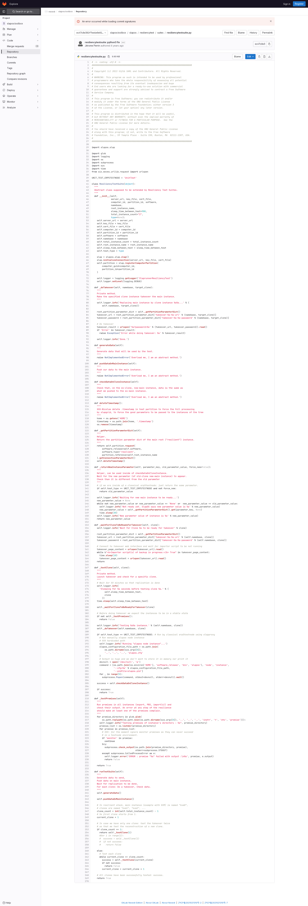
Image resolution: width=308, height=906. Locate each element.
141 (87, 488)
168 (87, 570)
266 (87, 869)
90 (87, 333)
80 (87, 302)
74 (87, 284)
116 (87, 412)
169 (87, 573)
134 (87, 467)
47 (87, 202)
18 (87, 114)
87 (87, 324)
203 (87, 677)
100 (87, 363)
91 (87, 336)
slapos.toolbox (118, 32)
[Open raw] (264, 56)
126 (87, 442)
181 (87, 610)
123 (87, 433)
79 (87, 299)
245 (87, 805)
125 (87, 439)
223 (87, 738)
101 (87, 366)
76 (87, 290)
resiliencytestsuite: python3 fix (102, 42)
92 (87, 339)
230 (87, 759)
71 (87, 275)
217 (87, 719)
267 (87, 872)
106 (87, 381)
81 (87, 305)
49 (87, 208)
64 (87, 254)
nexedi (51, 11)
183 (87, 616)
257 (87, 841)
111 (87, 397)
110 (87, 394)
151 (87, 519)
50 (87, 211)
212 (87, 704)
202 (87, 674)
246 (87, 808)
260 (87, 850)
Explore (14, 4)
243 (87, 799)
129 (87, 452)
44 (87, 193)
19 (87, 117)
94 (87, 345)
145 (87, 500)
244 (87, 802)
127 (87, 445)
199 (87, 665)
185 (87, 622)
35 (87, 165)
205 (87, 683)
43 (87, 190)
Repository (81, 11)
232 (87, 765)
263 (87, 860)
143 (87, 494)
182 (87, 613)
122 (87, 430)
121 (87, 427)
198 (87, 662)
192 (87, 643)
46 (87, 199)
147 (87, 506)
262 (87, 857)
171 (87, 579)
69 (87, 269)
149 (87, 512)
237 (87, 780)
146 (87, 503)
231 (87, 762)
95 (87, 348)
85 (87, 318)
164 (87, 558)
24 (87, 132)
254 (87, 832)
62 (87, 247)
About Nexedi (168, 902)
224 (87, 741)
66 (87, 260)
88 (87, 327)
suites (160, 32)
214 (87, 710)
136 (87, 473)
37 (87, 171)
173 (87, 586)
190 (87, 637)
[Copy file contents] (259, 56)
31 (87, 153)
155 (87, 531)
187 (87, 628)
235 (87, 774)
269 (87, 878)
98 (87, 357)
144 (87, 497)
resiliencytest (147, 32)
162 (87, 552)
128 (87, 448)
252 (87, 826)
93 (87, 342)
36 (87, 168)
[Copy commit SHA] (269, 44)
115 (87, 409)
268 (87, 875)
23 (87, 129)
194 (87, 649)
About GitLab (152, 902)
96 (87, 351)
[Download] (269, 56)
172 (87, 582)
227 (87, 750)
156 (87, 534)
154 (87, 528)
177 (87, 598)
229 (87, 756)
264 (87, 863)
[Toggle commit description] (123, 42)
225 (87, 744)
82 (87, 308)
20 (87, 120)
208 (87, 692)
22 (87, 126)
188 (87, 631)
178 (87, 601)
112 (87, 400)
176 (87, 595)
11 (87, 92)
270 (87, 881)
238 (87, 783)
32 (87, 156)
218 (87, 723)
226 (87, 747)
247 (87, 811)
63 (87, 251)
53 (87, 220)
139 (87, 482)
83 (87, 311)
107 (87, 385)
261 (87, 853)
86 (87, 321)
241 (87, 793)
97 (87, 354)
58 (87, 235)
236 (87, 777)
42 (87, 187)
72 (87, 278)
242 (87, 796)
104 (87, 375)
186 (87, 625)
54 (87, 223)
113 (87, 403)
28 (87, 144)
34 (87, 162)
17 (87, 110)
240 (87, 790)
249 (87, 817)
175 (87, 592)
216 (87, 716)
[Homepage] (4, 3)
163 (87, 555)
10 (87, 89)
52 (87, 217)
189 (87, 634)
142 (87, 491)
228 (87, 753)
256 (87, 838)
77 (87, 293)
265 (87, 866)
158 (87, 540)
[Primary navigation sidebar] (3, 11)
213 (87, 707)
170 (87, 576)
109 (87, 391)
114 (87, 406)
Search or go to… (24, 11)
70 (87, 272)
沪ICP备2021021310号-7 (216, 902)
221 (87, 732)
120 (87, 424)
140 (87, 485)
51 (87, 214)
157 (87, 537)
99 (87, 360)
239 (87, 786)
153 (87, 525)
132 (87, 461)
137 (87, 476)
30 (87, 150)
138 (87, 479)
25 (87, 135)
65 (87, 257)
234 (87, 771)
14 (87, 101)
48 (87, 205)
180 (87, 607)
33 (87, 159)
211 (87, 701)
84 (87, 314)
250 (87, 820)
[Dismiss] (271, 21)
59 (87, 238)
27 (87, 141)
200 (87, 668)
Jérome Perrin (92, 45)
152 (87, 522)
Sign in (286, 4)
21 (87, 123)
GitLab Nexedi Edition (132, 902)
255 (87, 835)
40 (87, 181)
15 (87, 104)
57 (87, 232)
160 (87, 546)
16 (87, 107)
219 (87, 726)
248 (87, 814)
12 (87, 95)
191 (87, 640)
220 (87, 729)
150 (87, 515)
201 (87, 671)
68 (87, 266)
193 (87, 646)
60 (87, 241)
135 (87, 470)
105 (87, 378)
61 (87, 244)
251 (87, 823)
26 (87, 138)
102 (87, 369)
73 (87, 281)
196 (87, 656)
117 (87, 415)
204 (87, 680)
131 (87, 458)
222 (87, 735)
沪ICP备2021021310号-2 (189, 902)
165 (87, 561)
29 (87, 147)
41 (87, 184)
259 (87, 847)
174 (87, 589)
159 (87, 543)
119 (87, 421)
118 (87, 418)
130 (87, 455)
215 (87, 713)
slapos (133, 32)
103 (87, 372)
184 (87, 619)
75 (87, 287)
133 (87, 464)
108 (87, 388)
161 (87, 549)
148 (87, 509)
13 (87, 98)
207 (87, 689)
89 (87, 330)
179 (87, 604)
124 (87, 436)
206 (87, 686)
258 (87, 844)
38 (87, 174)
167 (87, 567)
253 (87, 829)
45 (87, 196)
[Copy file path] (108, 56)
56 (87, 229)
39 (87, 177)
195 (87, 652)
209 (87, 695)
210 (87, 698)
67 (87, 263)
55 (87, 226)
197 (87, 659)
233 (87, 768)
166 (87, 564)
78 (87, 296)
